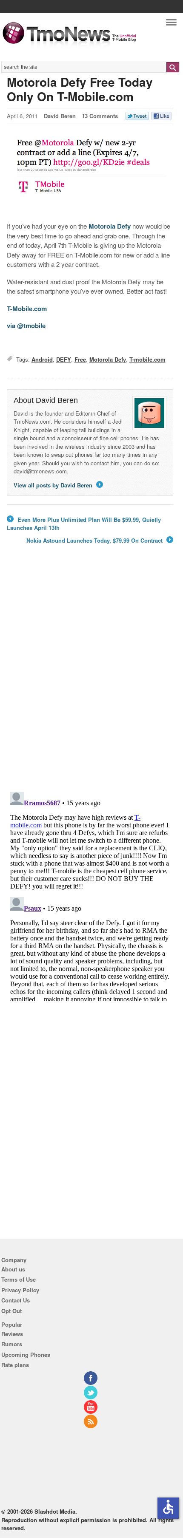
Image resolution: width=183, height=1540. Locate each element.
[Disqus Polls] (90, 673)
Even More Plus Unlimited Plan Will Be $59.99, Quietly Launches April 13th (84, 523)
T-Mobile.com (27, 308)
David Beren (60, 116)
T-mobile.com (147, 359)
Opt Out (11, 1311)
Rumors (11, 1344)
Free (80, 359)
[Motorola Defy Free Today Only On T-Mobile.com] (90, 174)
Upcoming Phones (25, 1354)
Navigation (171, 24)
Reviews (12, 1334)
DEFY (63, 359)
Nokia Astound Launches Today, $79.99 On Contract (99, 540)
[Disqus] (90, 894)
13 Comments (100, 116)
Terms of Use (18, 1279)
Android (42, 359)
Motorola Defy (110, 226)
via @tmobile (26, 325)
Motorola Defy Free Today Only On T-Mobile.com (80, 89)
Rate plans (15, 1365)
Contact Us (15, 1300)
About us (13, 1269)
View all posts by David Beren (58, 485)
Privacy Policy (20, 1290)
